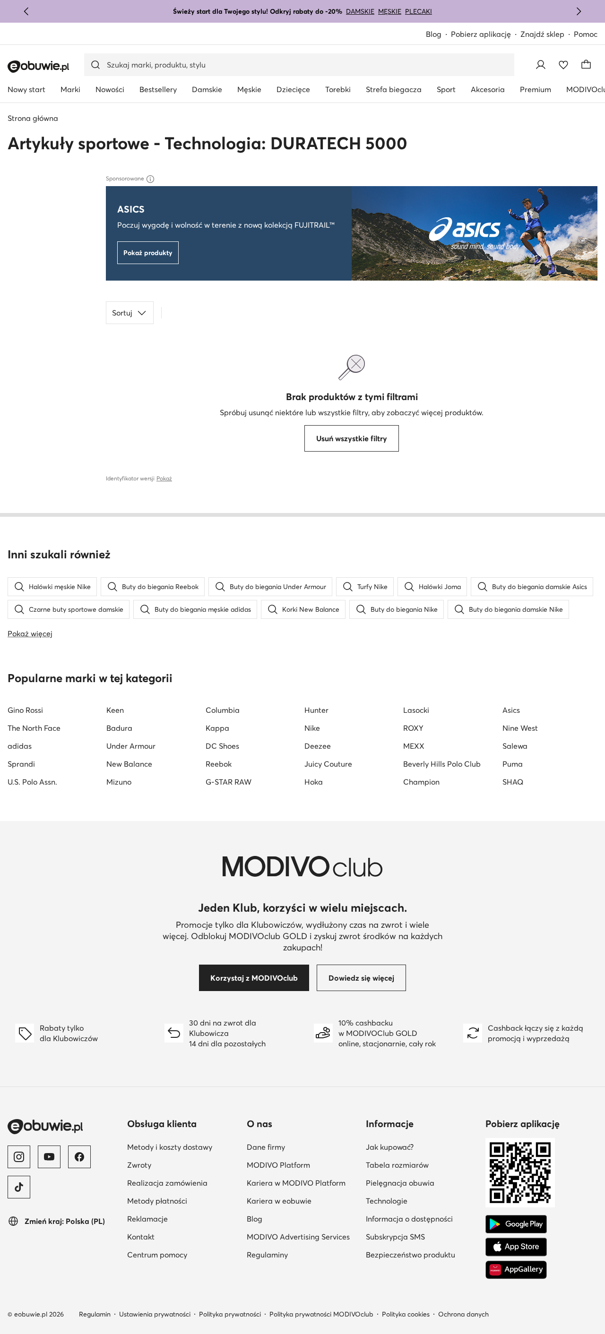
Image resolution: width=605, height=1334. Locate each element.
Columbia (223, 710)
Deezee (317, 746)
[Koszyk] (586, 64)
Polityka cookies (406, 1314)
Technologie (386, 1201)
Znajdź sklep (542, 34)
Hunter (316, 710)
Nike (312, 728)
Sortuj (122, 312)
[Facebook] (79, 1157)
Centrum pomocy (157, 1254)
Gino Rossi (25, 710)
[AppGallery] (516, 1269)
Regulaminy (267, 1254)
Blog (433, 34)
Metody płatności (157, 1201)
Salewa (514, 746)
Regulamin (95, 1314)
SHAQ (512, 782)
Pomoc (585, 34)
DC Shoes (222, 746)
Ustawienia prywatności (154, 1314)
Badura (119, 728)
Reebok (219, 764)
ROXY (413, 728)
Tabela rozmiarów (397, 1165)
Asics (511, 710)
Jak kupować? (390, 1147)
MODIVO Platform (278, 1165)
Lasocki (416, 710)
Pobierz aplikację (481, 34)
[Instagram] (19, 1157)
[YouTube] (49, 1157)
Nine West (520, 728)
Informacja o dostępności (409, 1218)
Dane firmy (266, 1147)
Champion (421, 782)
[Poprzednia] (26, 11)
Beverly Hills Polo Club (442, 764)
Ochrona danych (463, 1314)
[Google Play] (516, 1224)
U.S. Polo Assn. (32, 782)
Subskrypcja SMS (395, 1236)
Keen (115, 710)
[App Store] (516, 1247)
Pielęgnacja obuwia (400, 1183)
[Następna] (578, 11)
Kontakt (141, 1236)
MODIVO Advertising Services (298, 1236)
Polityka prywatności (230, 1314)
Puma (512, 764)
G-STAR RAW (228, 782)
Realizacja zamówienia (167, 1183)
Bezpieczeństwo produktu (410, 1254)
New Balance (129, 764)
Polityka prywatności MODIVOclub (321, 1314)
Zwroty (139, 1165)
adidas (20, 746)
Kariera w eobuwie (279, 1201)
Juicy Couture (328, 764)
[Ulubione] (563, 64)
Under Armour (131, 746)
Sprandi (21, 764)
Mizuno (118, 782)
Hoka (313, 782)
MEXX (413, 746)
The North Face (34, 728)
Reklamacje (147, 1218)
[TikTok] (19, 1187)
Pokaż (164, 478)
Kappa (217, 728)
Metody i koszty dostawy (169, 1147)
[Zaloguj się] (540, 64)
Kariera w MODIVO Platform (296, 1183)
